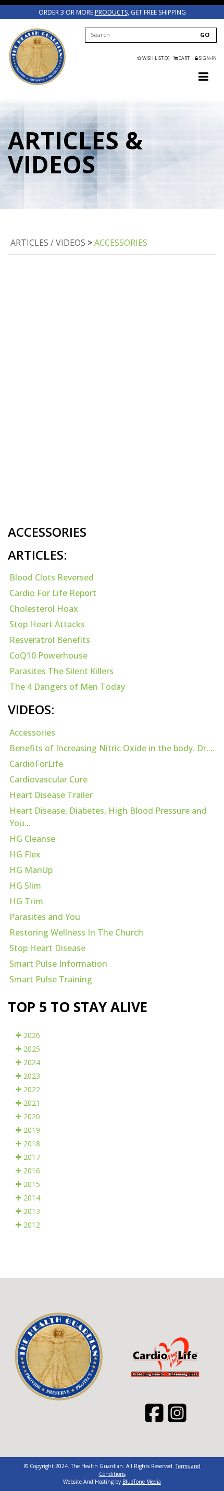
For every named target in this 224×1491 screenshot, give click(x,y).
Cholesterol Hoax (43, 608)
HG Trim (26, 901)
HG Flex (25, 854)
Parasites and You (44, 917)
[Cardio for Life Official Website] (37, 57)
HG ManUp (31, 870)
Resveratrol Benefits (49, 640)
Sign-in (207, 58)
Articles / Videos (47, 242)
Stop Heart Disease (47, 948)
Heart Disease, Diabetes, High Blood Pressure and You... (108, 817)
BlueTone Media (141, 1481)
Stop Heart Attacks (47, 624)
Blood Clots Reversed (51, 577)
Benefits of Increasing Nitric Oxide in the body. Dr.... (112, 748)
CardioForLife (36, 763)
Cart (184, 58)
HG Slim (25, 885)
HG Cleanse (32, 838)
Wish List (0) (155, 58)
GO (204, 35)
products (111, 12)
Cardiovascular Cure (48, 779)
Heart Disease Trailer (51, 795)
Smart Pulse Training (50, 979)
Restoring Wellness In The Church (76, 932)
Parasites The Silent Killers (61, 671)
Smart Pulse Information (58, 963)
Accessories (120, 242)
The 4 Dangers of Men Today (67, 686)
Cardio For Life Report (52, 593)
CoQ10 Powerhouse (48, 655)
